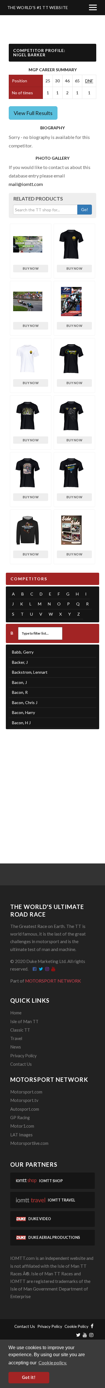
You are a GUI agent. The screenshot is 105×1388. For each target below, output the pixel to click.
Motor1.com (22, 1126)
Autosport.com (24, 1109)
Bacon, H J (21, 722)
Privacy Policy (23, 1055)
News (15, 1046)
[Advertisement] (52, 789)
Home (16, 1012)
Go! (84, 209)
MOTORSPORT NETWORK (53, 980)
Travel (16, 1038)
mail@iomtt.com (26, 184)
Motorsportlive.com (29, 1143)
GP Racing (20, 1117)
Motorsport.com (26, 1091)
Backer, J (20, 662)
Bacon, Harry (23, 712)
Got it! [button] (29, 1377)
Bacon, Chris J (24, 702)
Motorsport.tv (24, 1100)
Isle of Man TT (24, 1021)
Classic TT (20, 1029)
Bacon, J (19, 682)
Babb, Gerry (23, 651)
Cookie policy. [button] (52, 1362)
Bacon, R (20, 692)
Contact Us (21, 1064)
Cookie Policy (76, 1326)
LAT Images (21, 1134)
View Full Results (33, 113)
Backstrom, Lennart (30, 672)
